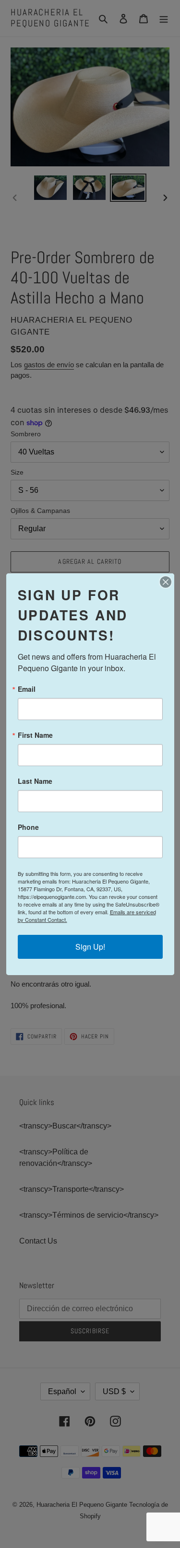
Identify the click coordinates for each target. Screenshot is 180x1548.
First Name (35, 735)
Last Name (35, 781)
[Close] (165, 582)
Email (27, 689)
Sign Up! (90, 946)
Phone (28, 827)
